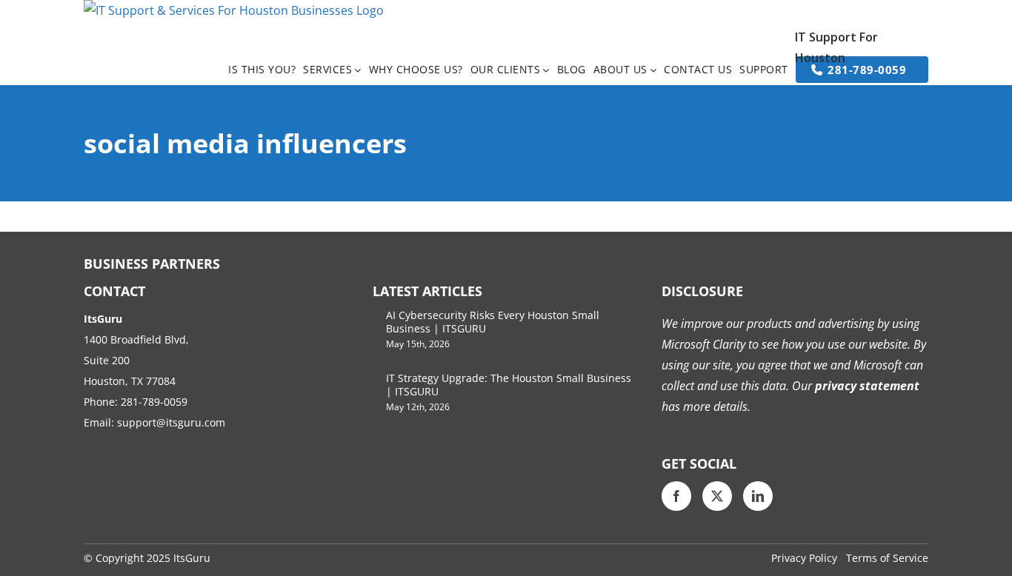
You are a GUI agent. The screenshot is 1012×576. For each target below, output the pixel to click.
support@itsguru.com (171, 422)
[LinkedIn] (758, 496)
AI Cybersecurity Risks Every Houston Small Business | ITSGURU (492, 321)
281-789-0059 (154, 402)
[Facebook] (676, 496)
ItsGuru (191, 558)
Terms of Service (887, 558)
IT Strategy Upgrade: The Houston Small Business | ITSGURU (508, 384)
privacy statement (865, 386)
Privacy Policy (804, 558)
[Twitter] (717, 496)
